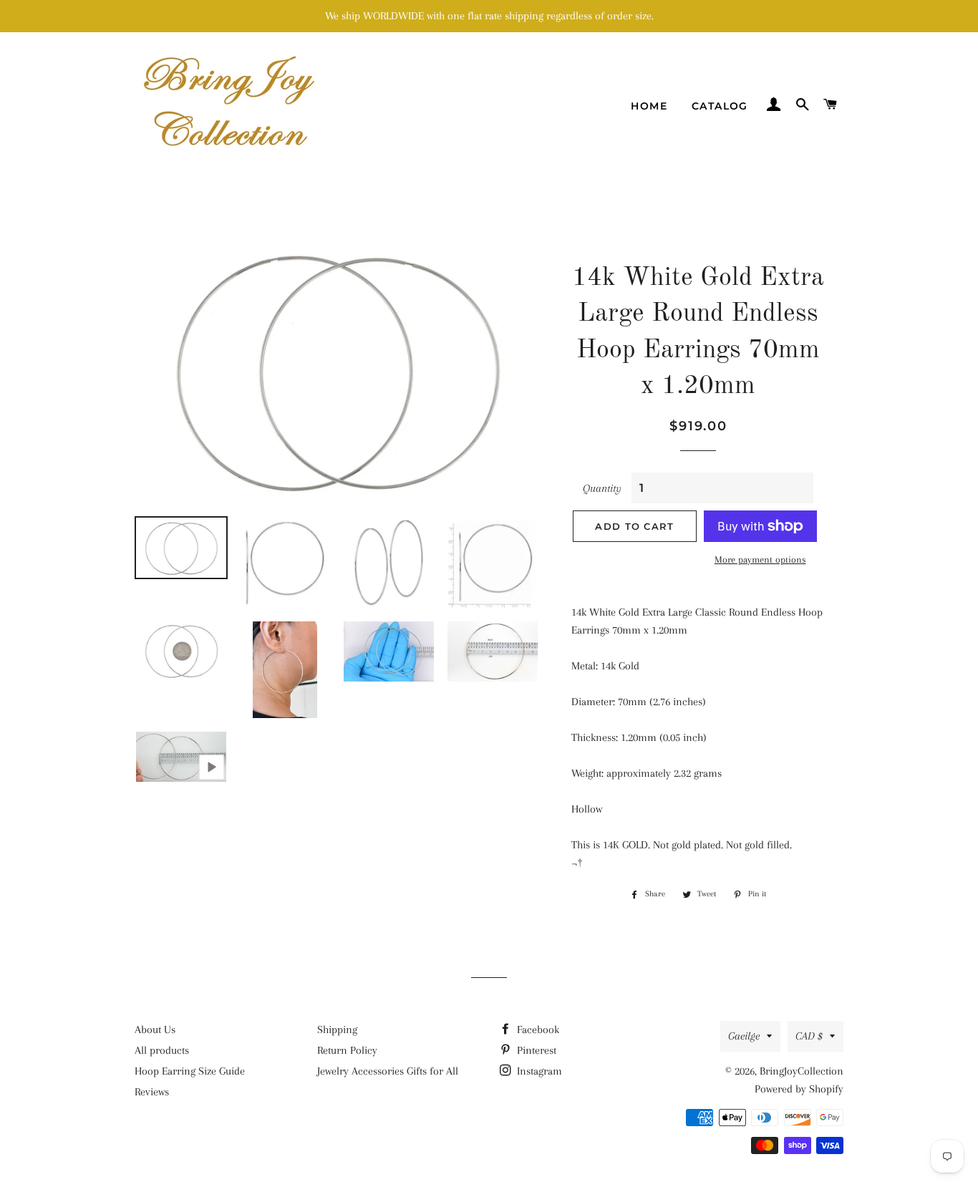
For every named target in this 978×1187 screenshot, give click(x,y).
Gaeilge (744, 1035)
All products (162, 1050)
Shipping (337, 1029)
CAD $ (809, 1035)
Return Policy (347, 1050)
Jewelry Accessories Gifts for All (387, 1071)
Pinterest (535, 1050)
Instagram (538, 1071)
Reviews (152, 1091)
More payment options (760, 559)
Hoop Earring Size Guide (190, 1071)
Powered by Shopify (799, 1088)
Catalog (720, 106)
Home (649, 106)
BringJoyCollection (801, 1071)
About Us (155, 1029)
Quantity (602, 488)
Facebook (536, 1029)
